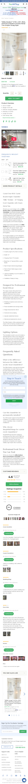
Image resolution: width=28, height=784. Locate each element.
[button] (24, 780)
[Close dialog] (25, 377)
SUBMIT (14, 400)
